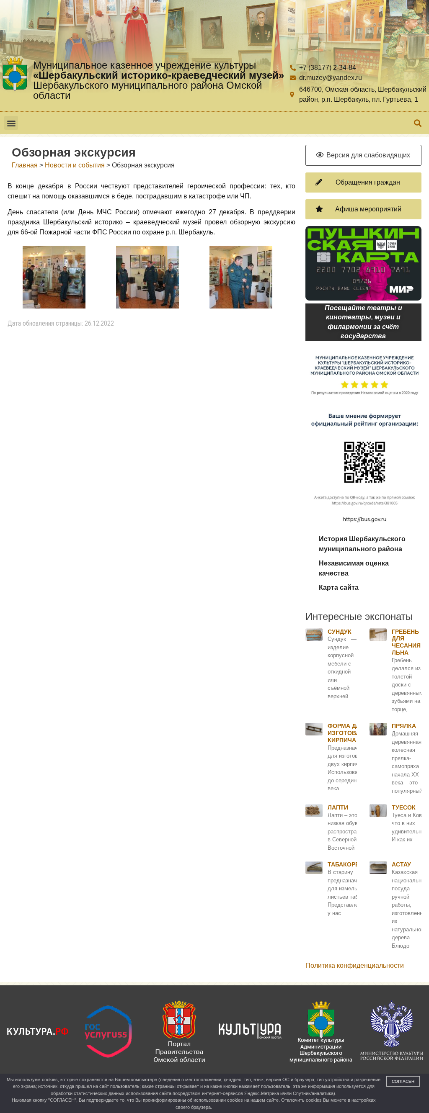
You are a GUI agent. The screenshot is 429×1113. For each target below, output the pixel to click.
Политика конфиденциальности (354, 965)
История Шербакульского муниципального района (362, 544)
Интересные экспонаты (359, 616)
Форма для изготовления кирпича (352, 732)
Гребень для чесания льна (406, 642)
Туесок (404, 807)
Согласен (403, 1081)
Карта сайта (339, 587)
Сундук (339, 631)
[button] (11, 123)
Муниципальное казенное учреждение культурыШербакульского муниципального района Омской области (158, 80)
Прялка (404, 725)
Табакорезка (349, 864)
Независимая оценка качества (354, 568)
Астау (401, 864)
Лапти (338, 807)
